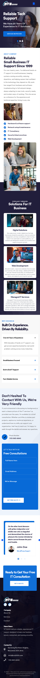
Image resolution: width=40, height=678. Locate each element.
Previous (2, 540)
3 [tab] (24, 558)
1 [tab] (18, 558)
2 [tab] (21, 558)
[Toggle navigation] (34, 3)
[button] (18, 41)
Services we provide (14, 34)
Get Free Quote (12, 500)
